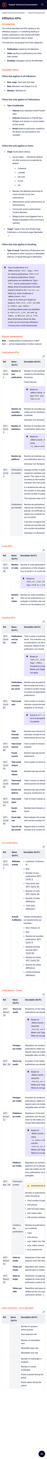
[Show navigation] (42, 1454)
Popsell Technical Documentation (23, 5)
